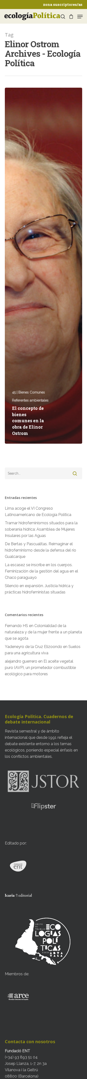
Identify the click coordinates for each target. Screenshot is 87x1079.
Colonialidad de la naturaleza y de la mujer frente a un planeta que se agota (43, 632)
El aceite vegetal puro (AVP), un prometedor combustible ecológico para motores (40, 667)
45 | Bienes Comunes (28, 392)
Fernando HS (16, 625)
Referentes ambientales (30, 400)
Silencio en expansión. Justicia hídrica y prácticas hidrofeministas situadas (39, 588)
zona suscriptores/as (62, 4)
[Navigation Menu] (80, 16)
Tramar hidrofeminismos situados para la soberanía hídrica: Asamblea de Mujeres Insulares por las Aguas (41, 529)
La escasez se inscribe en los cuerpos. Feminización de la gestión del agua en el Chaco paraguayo (41, 571)
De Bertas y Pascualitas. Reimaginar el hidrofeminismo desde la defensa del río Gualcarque (40, 550)
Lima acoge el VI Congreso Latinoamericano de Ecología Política (38, 511)
